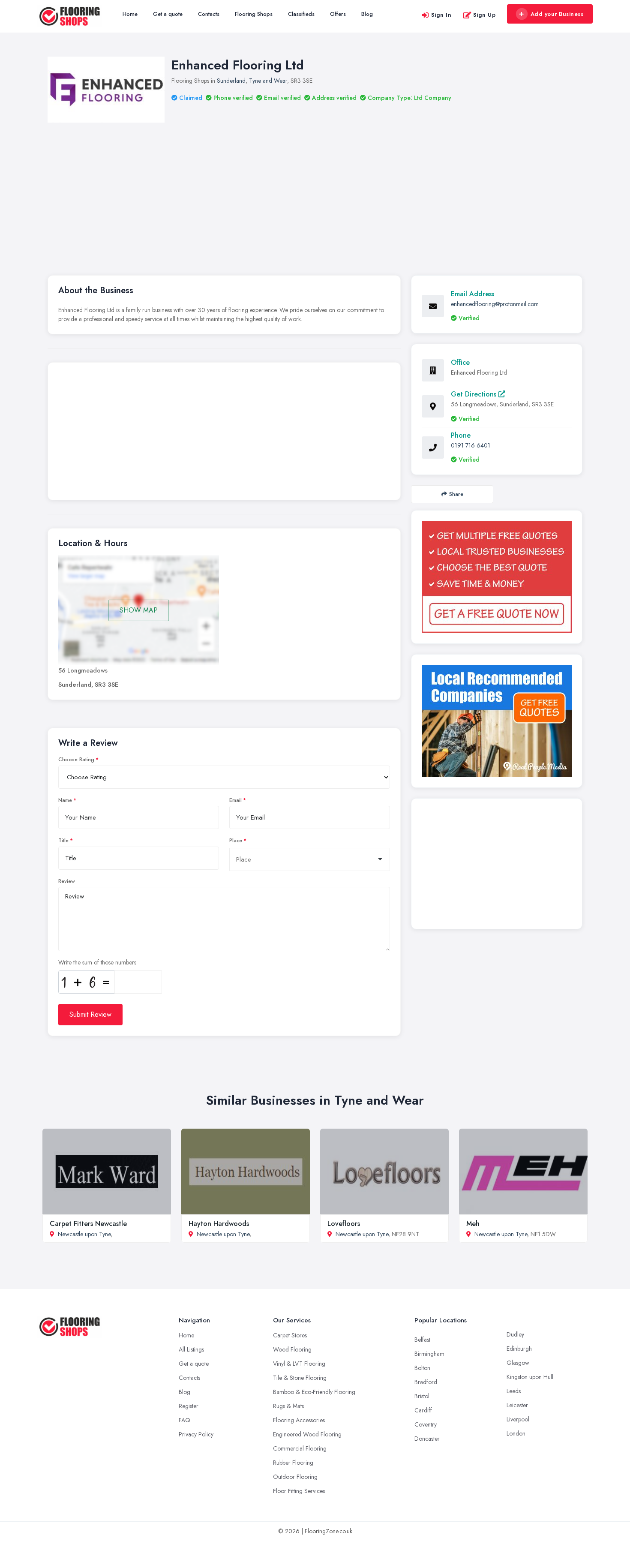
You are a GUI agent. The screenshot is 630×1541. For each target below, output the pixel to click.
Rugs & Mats (288, 1406)
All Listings (191, 1349)
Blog (367, 14)
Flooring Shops (254, 14)
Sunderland (231, 80)
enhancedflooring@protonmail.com (495, 304)
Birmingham (429, 1353)
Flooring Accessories (299, 1420)
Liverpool (518, 1419)
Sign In (441, 15)
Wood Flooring (292, 1349)
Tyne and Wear (268, 80)
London (516, 1433)
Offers (338, 14)
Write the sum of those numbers (97, 962)
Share (456, 494)
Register (188, 1406)
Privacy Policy (196, 1434)
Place (235, 840)
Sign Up (484, 15)
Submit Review (90, 1014)
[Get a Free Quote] (497, 577)
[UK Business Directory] (497, 721)
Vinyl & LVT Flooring (299, 1363)
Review (66, 881)
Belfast (422, 1339)
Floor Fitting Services (299, 1491)
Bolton (422, 1368)
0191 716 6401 (470, 445)
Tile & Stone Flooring (300, 1377)
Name (65, 800)
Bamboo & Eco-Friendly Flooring (314, 1392)
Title (63, 840)
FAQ (184, 1420)
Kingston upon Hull (530, 1377)
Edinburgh (519, 1348)
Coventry (425, 1424)
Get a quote (168, 14)
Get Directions (474, 394)
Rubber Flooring (293, 1462)
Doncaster (427, 1438)
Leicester (517, 1405)
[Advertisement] (315, 187)
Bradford (425, 1382)
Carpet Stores (290, 1335)
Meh (473, 1224)
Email (235, 800)
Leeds (514, 1391)
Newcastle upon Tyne (84, 1234)
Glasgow (518, 1362)
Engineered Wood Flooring (307, 1434)
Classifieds (301, 14)
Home (130, 14)
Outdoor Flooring (295, 1476)
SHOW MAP (139, 610)
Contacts (208, 14)
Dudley (515, 1334)
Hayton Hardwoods (219, 1224)
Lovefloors (343, 1224)
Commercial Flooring (300, 1448)
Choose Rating (76, 759)
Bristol (421, 1396)
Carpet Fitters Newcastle (88, 1224)
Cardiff (423, 1410)
